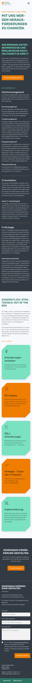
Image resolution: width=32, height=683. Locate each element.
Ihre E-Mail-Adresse (8, 619)
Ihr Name (5, 611)
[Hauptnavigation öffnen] (28, 3)
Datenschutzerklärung (21, 642)
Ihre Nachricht (7, 627)
